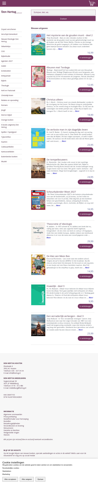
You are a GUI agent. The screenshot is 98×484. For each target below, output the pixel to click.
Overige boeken (7, 120)
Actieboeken (6, 71)
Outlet (3, 66)
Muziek (4, 161)
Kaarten (4, 142)
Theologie (5, 85)
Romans (4, 105)
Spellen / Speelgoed (8, 132)
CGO (3, 51)
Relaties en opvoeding (9, 100)
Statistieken (6, 471)
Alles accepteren (10, 479)
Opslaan (40, 479)
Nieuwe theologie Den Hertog (10, 40)
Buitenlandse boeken (9, 156)
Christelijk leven (7, 95)
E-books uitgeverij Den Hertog (10, 126)
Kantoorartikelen (7, 151)
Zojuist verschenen (8, 29)
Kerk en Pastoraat (8, 90)
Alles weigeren (27, 479)
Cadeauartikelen (7, 147)
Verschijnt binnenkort (9, 34)
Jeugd (3, 110)
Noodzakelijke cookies (10, 468)
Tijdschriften (6, 137)
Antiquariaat (6, 76)
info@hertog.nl (15, 373)
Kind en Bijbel (6, 115)
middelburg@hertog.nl (17, 388)
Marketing (6, 474)
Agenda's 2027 (7, 61)
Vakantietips (6, 46)
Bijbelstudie (5, 56)
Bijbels (3, 80)
